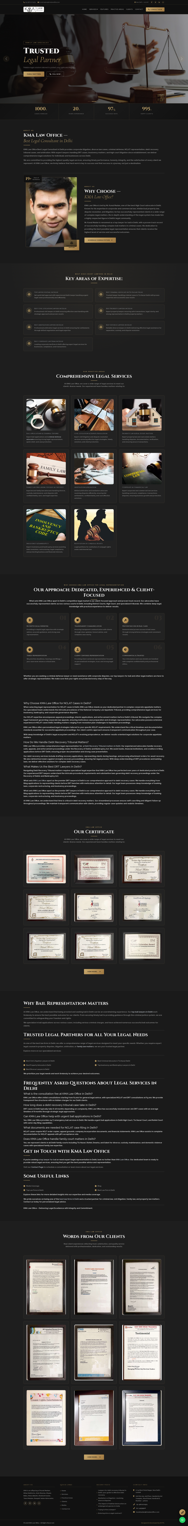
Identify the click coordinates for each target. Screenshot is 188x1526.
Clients (129, 9)
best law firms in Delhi (69, 1199)
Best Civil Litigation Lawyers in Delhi (50, 309)
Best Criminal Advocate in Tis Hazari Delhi (124, 292)
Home (84, 9)
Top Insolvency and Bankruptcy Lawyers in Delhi (116, 1065)
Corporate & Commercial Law (135, 487)
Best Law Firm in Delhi (106, 1190)
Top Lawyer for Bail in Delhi (46, 292)
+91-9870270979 (141, 1504)
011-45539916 (141, 1508)
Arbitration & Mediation (85, 487)
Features (104, 9)
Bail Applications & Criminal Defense (42, 433)
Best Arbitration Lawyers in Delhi (48, 325)
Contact (139, 9)
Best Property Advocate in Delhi (38, 1065)
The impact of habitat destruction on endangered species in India (112, 1505)
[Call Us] (182, 1512)
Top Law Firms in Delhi (35, 1190)
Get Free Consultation (37, 74)
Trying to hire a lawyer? (107, 1509)
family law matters (85, 1047)
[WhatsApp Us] (182, 1520)
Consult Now (156, 9)
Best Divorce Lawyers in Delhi (119, 325)
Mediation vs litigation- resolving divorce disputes (110, 1499)
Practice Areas (117, 9)
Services (65, 1494)
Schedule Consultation (99, 240)
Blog (99, 1186)
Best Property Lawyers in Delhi (119, 309)
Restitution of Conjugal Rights (88, 544)
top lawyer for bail (48, 1160)
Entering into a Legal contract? (110, 1513)
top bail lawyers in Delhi (142, 1012)
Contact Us (66, 1509)
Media (64, 1505)
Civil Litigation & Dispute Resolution (90, 433)
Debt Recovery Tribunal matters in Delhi (102, 746)
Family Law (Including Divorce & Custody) (45, 487)
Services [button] (93, 9)
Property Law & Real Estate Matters (137, 433)
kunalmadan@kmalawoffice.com (147, 1512)
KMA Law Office (39, 781)
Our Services (62, 74)
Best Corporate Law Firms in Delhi (48, 341)
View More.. (92, 971)
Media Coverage (32, 1186)
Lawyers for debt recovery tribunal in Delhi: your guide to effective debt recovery (112, 1492)
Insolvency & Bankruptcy (37, 544)
